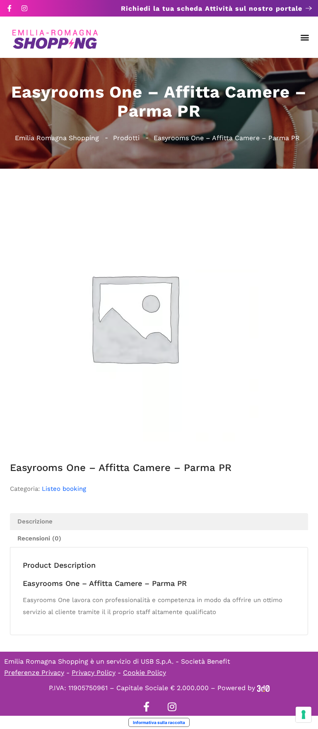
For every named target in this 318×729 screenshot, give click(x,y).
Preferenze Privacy (34, 672)
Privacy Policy (94, 672)
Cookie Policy (144, 672)
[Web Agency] (263, 688)
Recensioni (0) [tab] (39, 538)
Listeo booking (64, 488)
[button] (305, 37)
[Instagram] (24, 8)
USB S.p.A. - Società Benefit (185, 661)
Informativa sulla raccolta (159, 722)
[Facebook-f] (9, 8)
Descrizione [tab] (35, 521)
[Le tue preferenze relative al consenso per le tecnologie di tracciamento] (303, 714)
